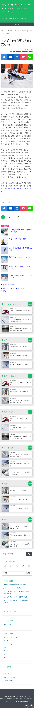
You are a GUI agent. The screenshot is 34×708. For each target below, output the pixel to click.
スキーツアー (8, 647)
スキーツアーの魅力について (19, 364)
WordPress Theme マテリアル (21, 696)
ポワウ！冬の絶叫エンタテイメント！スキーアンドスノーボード (16, 8)
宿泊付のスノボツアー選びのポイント (16, 597)
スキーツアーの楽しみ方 (17, 239)
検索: (5, 573)
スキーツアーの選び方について (20, 355)
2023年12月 (7, 624)
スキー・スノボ (17, 51)
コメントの (9, 677)
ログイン (6, 670)
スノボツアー (25, 51)
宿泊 (5, 654)
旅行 (32, 51)
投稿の (7, 674)
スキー (5, 640)
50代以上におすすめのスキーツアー (15, 585)
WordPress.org (8, 680)
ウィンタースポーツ (9, 285)
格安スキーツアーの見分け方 (19, 346)
